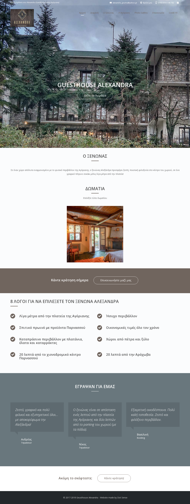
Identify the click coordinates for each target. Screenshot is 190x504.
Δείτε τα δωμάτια (95, 95)
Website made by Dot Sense (113, 497)
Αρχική (82, 12)
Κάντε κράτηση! (114, 478)
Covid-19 (173, 12)
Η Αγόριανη (124, 12)
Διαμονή (94, 12)
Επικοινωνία (158, 12)
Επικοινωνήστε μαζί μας (115, 280)
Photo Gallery (141, 12)
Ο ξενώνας (108, 12)
